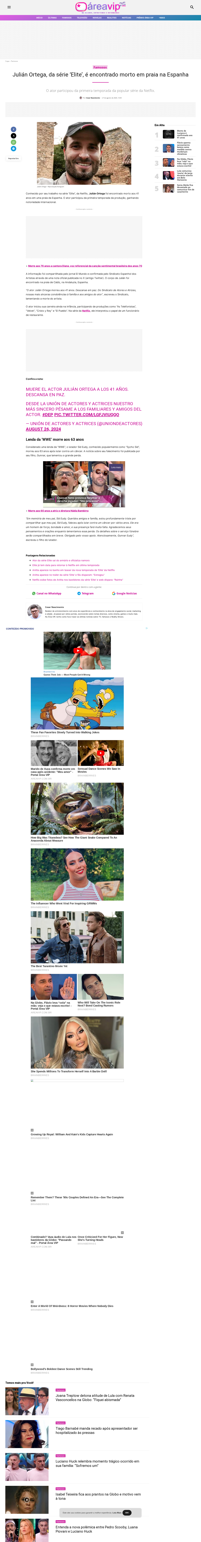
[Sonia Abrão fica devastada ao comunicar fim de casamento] (168, 192)
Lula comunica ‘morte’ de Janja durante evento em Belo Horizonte (185, 175)
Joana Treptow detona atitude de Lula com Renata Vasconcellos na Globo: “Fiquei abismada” (95, 1397)
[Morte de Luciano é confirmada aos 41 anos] (168, 137)
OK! (127, 1513)
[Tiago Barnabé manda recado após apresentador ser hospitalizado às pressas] (27, 1434)
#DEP (47, 414)
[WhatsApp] (13, 142)
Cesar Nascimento (93, 98)
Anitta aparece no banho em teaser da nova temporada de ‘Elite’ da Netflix (73, 570)
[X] (13, 136)
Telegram (88, 593)
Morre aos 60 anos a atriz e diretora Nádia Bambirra (58, 510)
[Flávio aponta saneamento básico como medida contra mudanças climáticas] (168, 152)
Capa (7, 61)
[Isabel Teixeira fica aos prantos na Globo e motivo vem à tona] (27, 1499)
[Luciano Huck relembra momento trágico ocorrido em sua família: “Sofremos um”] (27, 1466)
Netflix (86, 310)
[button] (174, 7)
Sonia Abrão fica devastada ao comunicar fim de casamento (185, 188)
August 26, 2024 (43, 429)
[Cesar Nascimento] (81, 98)
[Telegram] (13, 148)
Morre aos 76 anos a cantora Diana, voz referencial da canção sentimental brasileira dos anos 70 (85, 265)
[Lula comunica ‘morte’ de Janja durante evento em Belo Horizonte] (168, 179)
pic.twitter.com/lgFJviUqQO (86, 414)
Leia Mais (117, 1513)
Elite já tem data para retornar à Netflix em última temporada (65, 565)
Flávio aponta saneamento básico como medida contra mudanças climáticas (184, 148)
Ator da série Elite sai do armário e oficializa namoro (61, 560)
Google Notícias (126, 593)
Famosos (14, 61)
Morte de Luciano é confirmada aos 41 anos (184, 134)
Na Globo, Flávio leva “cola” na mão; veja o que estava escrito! (185, 162)
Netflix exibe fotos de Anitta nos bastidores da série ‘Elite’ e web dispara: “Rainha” (77, 579)
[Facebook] (13, 129)
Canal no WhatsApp (49, 593)
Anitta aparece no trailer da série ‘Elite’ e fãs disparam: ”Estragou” (68, 575)
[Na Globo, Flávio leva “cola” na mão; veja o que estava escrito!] (168, 166)
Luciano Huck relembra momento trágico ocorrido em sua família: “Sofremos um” (97, 1463)
